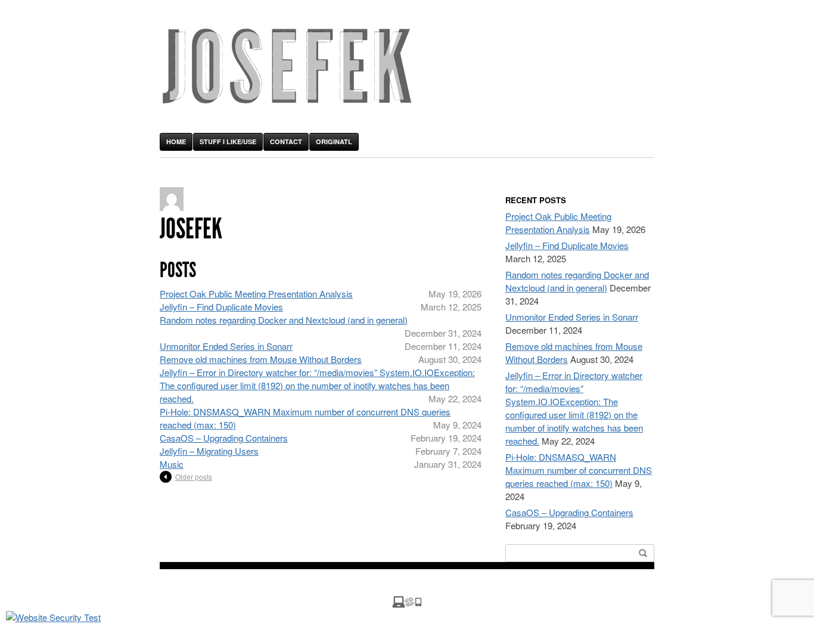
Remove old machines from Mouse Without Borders (261, 359)
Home (176, 141)
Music (172, 464)
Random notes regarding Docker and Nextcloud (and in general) (284, 319)
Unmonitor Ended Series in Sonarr (226, 346)
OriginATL (334, 141)
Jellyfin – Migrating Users (209, 451)
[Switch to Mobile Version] (407, 604)
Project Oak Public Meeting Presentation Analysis (256, 293)
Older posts (193, 476)
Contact (286, 141)
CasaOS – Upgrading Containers (224, 437)
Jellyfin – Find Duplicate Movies (221, 306)
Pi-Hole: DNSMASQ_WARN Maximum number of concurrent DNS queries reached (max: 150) (578, 470)
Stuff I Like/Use (228, 141)
